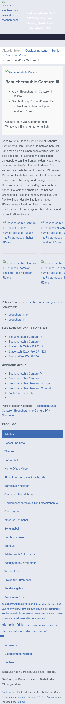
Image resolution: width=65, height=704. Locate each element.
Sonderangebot (13, 588)
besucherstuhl (17, 319)
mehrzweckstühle (30, 613)
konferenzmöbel (52, 608)
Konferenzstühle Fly (21, 393)
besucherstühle (18, 314)
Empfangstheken (14, 537)
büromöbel (41, 603)
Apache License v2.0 (29, 697)
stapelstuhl (40, 618)
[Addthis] (2, 636)
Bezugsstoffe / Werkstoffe (20, 562)
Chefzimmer (12, 511)
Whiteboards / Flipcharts (19, 554)
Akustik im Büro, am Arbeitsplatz (25, 477)
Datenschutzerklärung (18, 653)
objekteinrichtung (47, 613)
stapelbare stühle (23, 618)
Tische (8, 451)
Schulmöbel (11, 528)
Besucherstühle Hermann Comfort (30, 388)
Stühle (55, 50)
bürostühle (52, 603)
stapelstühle (14, 624)
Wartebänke (12, 571)
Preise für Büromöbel (17, 580)
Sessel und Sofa (14, 443)
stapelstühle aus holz (36, 625)
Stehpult (9, 545)
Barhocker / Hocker (16, 485)
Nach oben (8, 415)
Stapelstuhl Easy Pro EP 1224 (27, 351)
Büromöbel (11, 460)
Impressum (11, 645)
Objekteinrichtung (36, 50)
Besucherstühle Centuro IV (25, 336)
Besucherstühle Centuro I (24, 341)
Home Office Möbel (16, 468)
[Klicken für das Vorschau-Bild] (23, 71)
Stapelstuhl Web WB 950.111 (27, 346)
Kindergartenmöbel (16, 520)
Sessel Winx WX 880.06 (24, 356)
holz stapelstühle (35, 608)
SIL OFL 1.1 (24, 701)
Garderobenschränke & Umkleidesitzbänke (31, 503)
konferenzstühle (12, 613)
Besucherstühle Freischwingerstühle (40, 302)
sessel (60, 613)
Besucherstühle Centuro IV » (32, 410)
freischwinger (18, 608)
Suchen (9, 662)
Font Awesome (49, 697)
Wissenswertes (14, 597)
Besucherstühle (15, 55)
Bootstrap (7, 692)
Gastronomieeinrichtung (19, 494)
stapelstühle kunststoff (22, 630)
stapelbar (6, 618)
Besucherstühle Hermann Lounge (29, 383)
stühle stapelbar (39, 630)
